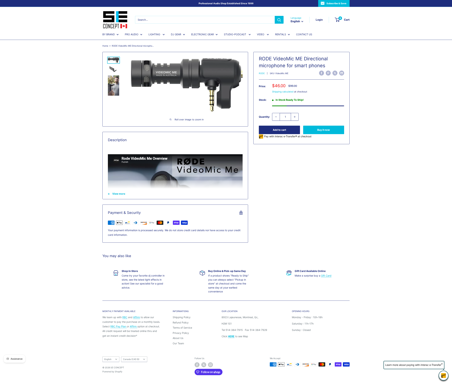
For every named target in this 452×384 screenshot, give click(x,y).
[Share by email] (341, 73)
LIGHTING (154, 34)
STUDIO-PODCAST (235, 34)
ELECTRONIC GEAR (202, 34)
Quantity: (264, 116)
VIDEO (261, 34)
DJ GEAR (176, 34)
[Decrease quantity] (276, 117)
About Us (178, 338)
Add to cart (279, 129)
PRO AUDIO (131, 34)
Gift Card (326, 275)
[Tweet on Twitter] (334, 73)
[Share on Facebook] (321, 73)
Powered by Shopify (112, 371)
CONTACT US (304, 34)
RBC (124, 317)
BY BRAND (108, 34)
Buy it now (323, 129)
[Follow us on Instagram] (210, 364)
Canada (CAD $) (131, 359)
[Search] (279, 20)
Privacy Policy (181, 332)
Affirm (136, 317)
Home (105, 45)
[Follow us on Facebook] (197, 364)
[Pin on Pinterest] (328, 73)
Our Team (178, 343)
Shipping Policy (182, 317)
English (107, 359)
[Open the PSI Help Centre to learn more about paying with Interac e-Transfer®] (443, 375)
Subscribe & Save (336, 3)
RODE (262, 73)
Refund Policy (181, 322)
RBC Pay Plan (118, 326)
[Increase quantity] (294, 117)
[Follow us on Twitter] (203, 364)
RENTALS (280, 34)
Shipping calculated (282, 91)
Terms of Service (182, 327)
